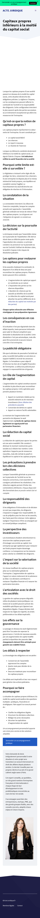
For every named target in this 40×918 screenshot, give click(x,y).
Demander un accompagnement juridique (18, 741)
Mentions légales (8, 906)
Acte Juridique (13, 10)
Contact (20, 906)
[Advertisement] (20, 69)
